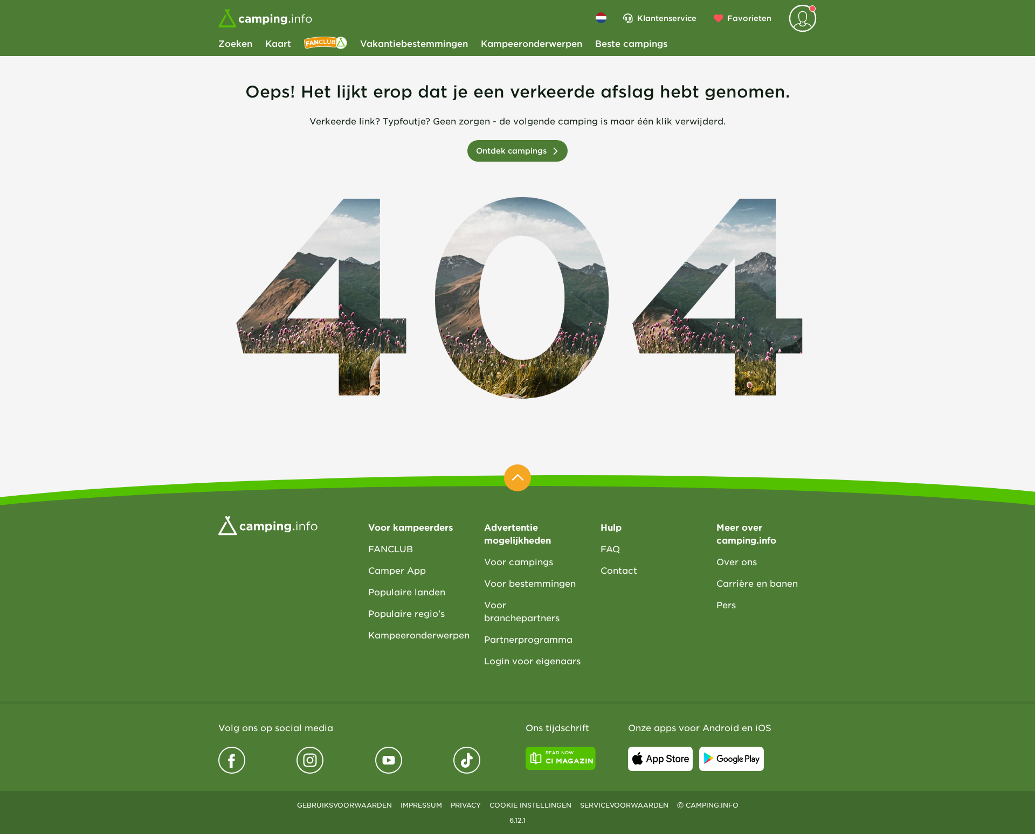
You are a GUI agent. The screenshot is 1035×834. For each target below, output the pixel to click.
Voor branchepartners (522, 611)
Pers (726, 604)
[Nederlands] (601, 17)
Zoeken (235, 43)
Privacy (466, 805)
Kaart (278, 43)
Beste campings (631, 43)
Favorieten (749, 18)
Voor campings (518, 561)
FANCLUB (390, 548)
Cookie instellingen (530, 805)
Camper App (397, 570)
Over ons (736, 561)
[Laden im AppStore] (660, 758)
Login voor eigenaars (532, 660)
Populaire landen (406, 591)
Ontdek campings (511, 150)
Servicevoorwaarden (624, 805)
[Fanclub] (325, 43)
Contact (619, 570)
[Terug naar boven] (517, 477)
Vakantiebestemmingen (414, 43)
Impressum (421, 805)
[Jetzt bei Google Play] (731, 758)
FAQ (610, 548)
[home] (268, 524)
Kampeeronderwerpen (531, 43)
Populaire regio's (406, 613)
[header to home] (265, 18)
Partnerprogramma (528, 639)
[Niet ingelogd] (803, 18)
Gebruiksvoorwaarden (344, 805)
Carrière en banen (757, 583)
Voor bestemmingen (530, 583)
